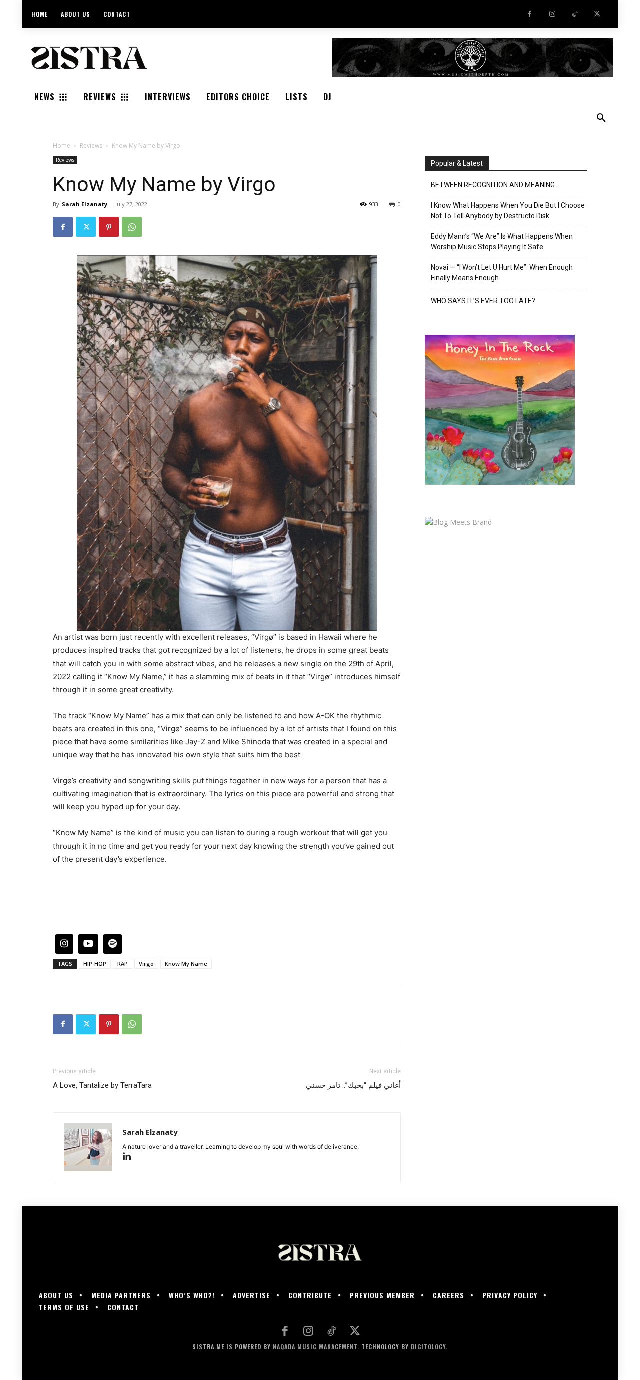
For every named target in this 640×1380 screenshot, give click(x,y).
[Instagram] (552, 14)
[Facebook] (529, 14)
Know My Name (186, 964)
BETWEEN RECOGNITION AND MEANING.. (494, 185)
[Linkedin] (130, 1157)
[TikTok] (575, 14)
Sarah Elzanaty (85, 204)
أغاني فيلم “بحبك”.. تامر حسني (353, 1085)
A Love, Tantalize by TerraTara (102, 1085)
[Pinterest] (109, 227)
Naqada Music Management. (316, 1346)
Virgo (146, 964)
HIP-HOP (95, 964)
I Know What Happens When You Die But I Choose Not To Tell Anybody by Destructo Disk (508, 211)
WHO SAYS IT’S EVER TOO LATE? (483, 301)
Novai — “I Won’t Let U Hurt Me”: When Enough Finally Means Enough (502, 273)
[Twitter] (597, 14)
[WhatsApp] (132, 227)
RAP (123, 964)
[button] (602, 118)
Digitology (428, 1346)
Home (61, 146)
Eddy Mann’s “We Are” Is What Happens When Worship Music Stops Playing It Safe (502, 241)
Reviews (91, 146)
